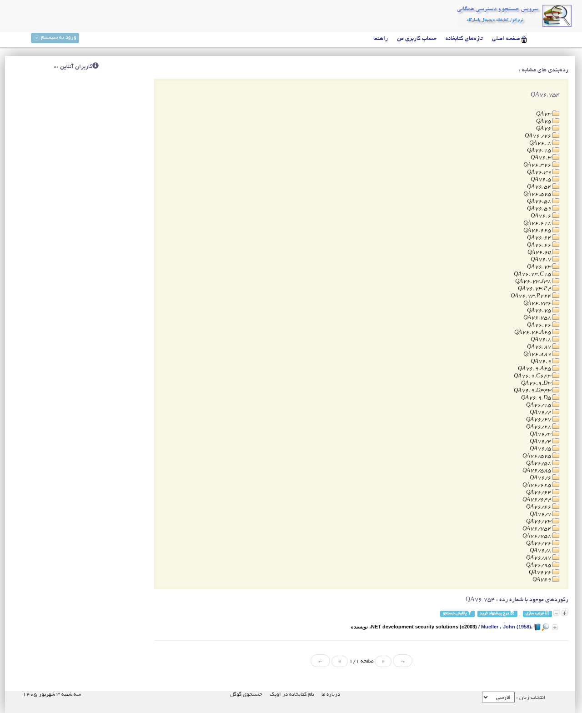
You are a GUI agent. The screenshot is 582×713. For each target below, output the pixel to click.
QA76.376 (537, 165)
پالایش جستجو (455, 614)
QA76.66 (539, 245)
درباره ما (330, 695)
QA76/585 (537, 471)
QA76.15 (539, 151)
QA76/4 (541, 442)
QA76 (544, 129)
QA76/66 (539, 507)
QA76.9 (541, 362)
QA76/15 (539, 405)
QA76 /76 (538, 136)
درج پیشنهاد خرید (495, 614)
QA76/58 (539, 464)
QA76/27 (539, 420)
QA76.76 (539, 325)
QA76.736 (537, 303)
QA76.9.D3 (536, 384)
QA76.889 (537, 354)
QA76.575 (537, 194)
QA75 (544, 122)
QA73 (544, 114)
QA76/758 (537, 536)
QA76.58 (539, 202)
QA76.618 (537, 223)
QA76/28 (539, 427)
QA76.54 (539, 187)
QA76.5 (541, 180)
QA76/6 (541, 478)
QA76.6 (541, 216)
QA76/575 (537, 456)
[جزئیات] (555, 627)
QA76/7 (541, 514)
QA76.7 (541, 260)
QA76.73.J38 (533, 282)
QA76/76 (539, 544)
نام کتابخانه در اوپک (292, 695)
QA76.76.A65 (533, 333)
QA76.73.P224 (531, 296)
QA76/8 (541, 551)
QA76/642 (537, 500)
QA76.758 (537, 318)
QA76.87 (539, 347)
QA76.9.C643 (533, 376)
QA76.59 (539, 209)
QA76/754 (537, 529)
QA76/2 (541, 413)
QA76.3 (541, 158)
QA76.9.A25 (535, 369)
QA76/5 (541, 449)
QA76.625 (537, 231)
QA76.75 (539, 311)
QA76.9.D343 (533, 391)
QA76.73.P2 (535, 289)
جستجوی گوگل (246, 695)
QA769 (542, 580)
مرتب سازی (535, 614)
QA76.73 (539, 267)
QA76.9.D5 (536, 398)
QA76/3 (541, 434)
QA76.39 (539, 173)
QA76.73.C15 (533, 274)
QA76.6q (539, 253)
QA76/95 (539, 565)
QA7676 (540, 573)
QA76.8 (541, 340)
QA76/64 (539, 493)
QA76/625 (537, 485)
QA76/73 (539, 522)
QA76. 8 (540, 143)
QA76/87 (539, 558)
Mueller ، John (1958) (506, 626)
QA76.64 (539, 238)
